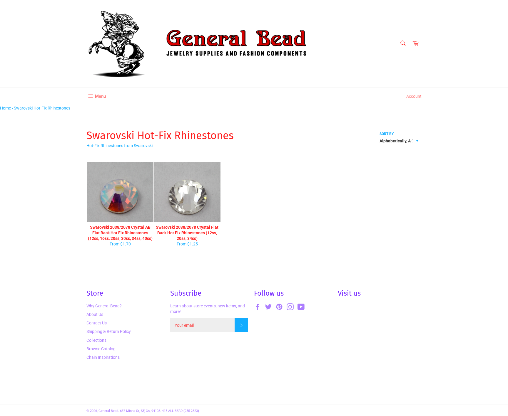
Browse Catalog (101, 348)
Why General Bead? (104, 306)
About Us (94, 314)
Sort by (387, 134)
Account (414, 96)
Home (5, 108)
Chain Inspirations (103, 357)
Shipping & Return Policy (108, 331)
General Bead (108, 411)
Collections (96, 340)
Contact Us (96, 323)
